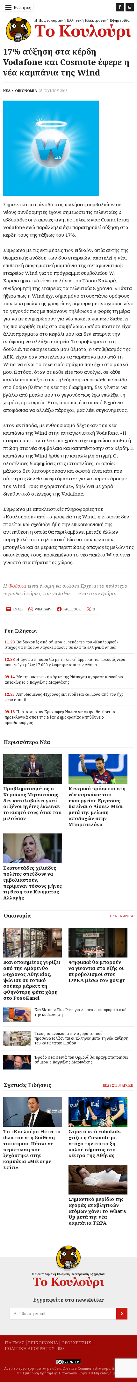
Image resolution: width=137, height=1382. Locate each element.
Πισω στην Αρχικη (118, 1085)
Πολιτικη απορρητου (29, 1348)
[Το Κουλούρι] (68, 1267)
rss (61, 1348)
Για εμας (15, 1343)
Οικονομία (17, 915)
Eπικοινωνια (43, 1343)
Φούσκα (17, 585)
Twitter (130, 7)
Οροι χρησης (76, 1343)
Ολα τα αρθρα (121, 916)
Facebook (120, 7)
